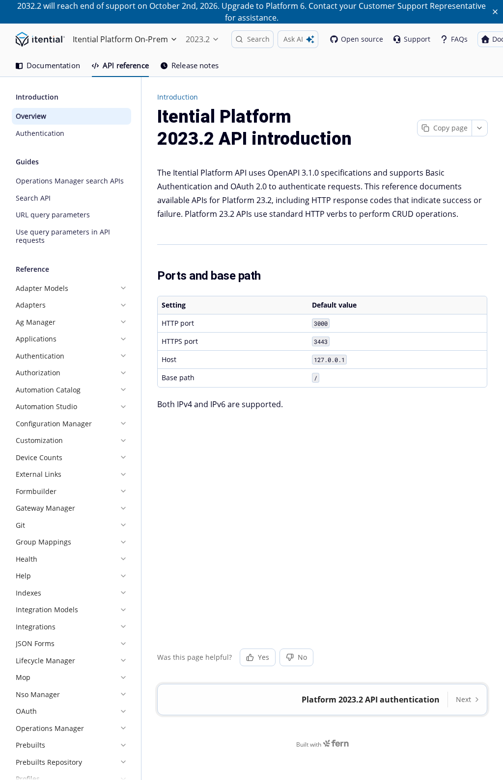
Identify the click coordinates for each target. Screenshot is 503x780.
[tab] (48, 66)
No (302, 657)
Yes (263, 657)
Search (258, 39)
